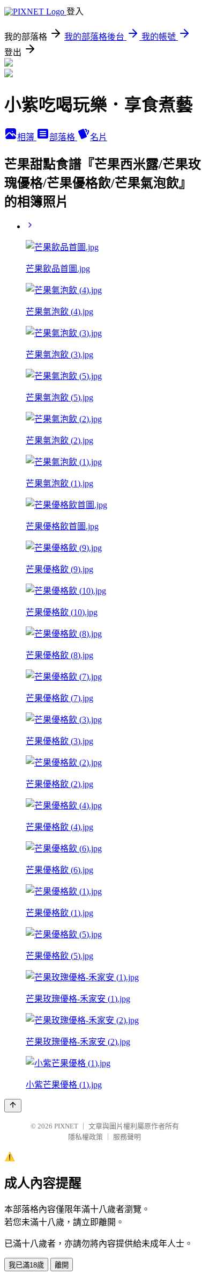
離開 (62, 1265)
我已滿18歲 (26, 1265)
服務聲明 (127, 1137)
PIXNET (66, 1126)
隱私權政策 (85, 1137)
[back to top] (12, 1105)
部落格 (63, 137)
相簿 (26, 137)
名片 (98, 137)
